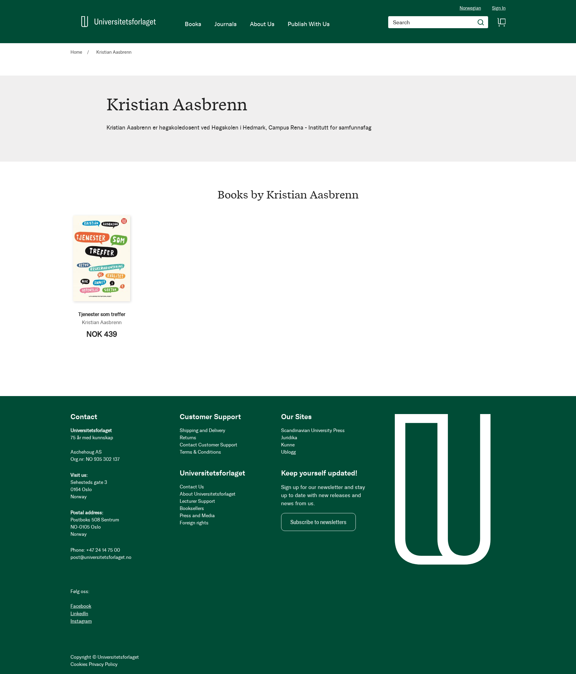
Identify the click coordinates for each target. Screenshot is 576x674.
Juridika (289, 437)
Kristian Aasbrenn (102, 322)
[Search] (481, 22)
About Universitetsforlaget (208, 494)
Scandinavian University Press (313, 430)
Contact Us (192, 487)
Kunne (288, 445)
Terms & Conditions (200, 452)
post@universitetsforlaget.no (100, 557)
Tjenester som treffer (101, 314)
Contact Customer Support (208, 445)
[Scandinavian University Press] (118, 21)
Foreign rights (194, 523)
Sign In (499, 8)
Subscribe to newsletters (318, 522)
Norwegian (470, 8)
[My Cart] (501, 22)
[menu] (257, 24)
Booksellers (192, 508)
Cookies (79, 664)
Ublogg (288, 452)
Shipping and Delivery (202, 430)
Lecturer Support (197, 501)
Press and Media (197, 515)
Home (76, 52)
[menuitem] (193, 24)
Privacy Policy (103, 664)
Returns (188, 437)
